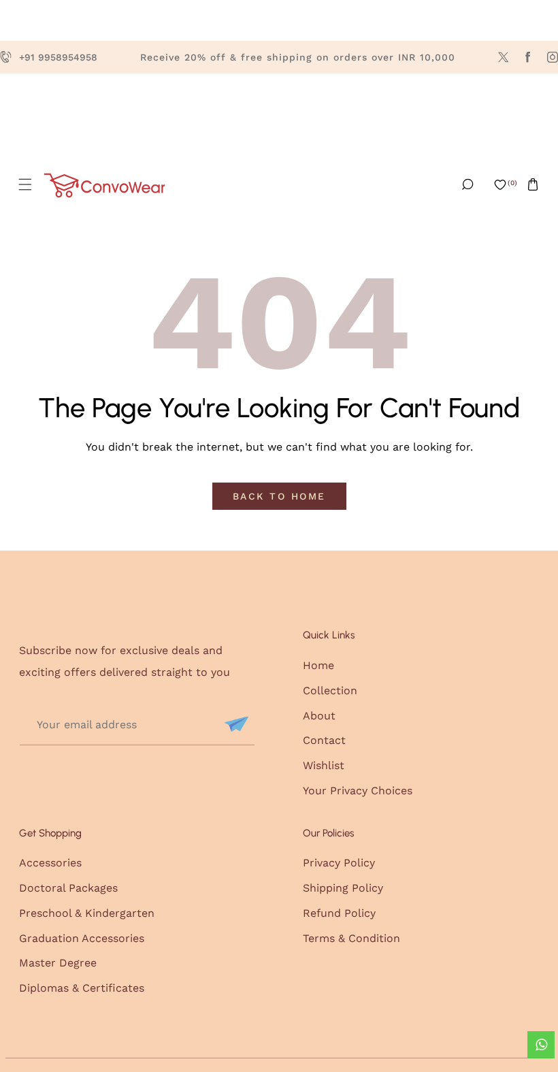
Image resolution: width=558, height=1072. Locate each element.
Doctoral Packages (68, 887)
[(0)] (500, 184)
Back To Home (279, 496)
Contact (324, 740)
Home (318, 665)
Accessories (50, 862)
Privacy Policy (339, 862)
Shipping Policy (343, 887)
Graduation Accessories (81, 938)
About (319, 715)
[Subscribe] (234, 724)
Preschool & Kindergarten (86, 913)
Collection (330, 690)
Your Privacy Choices (357, 790)
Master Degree (58, 962)
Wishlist (323, 765)
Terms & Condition (351, 938)
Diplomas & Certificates (81, 987)
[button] (25, 184)
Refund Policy (339, 913)
